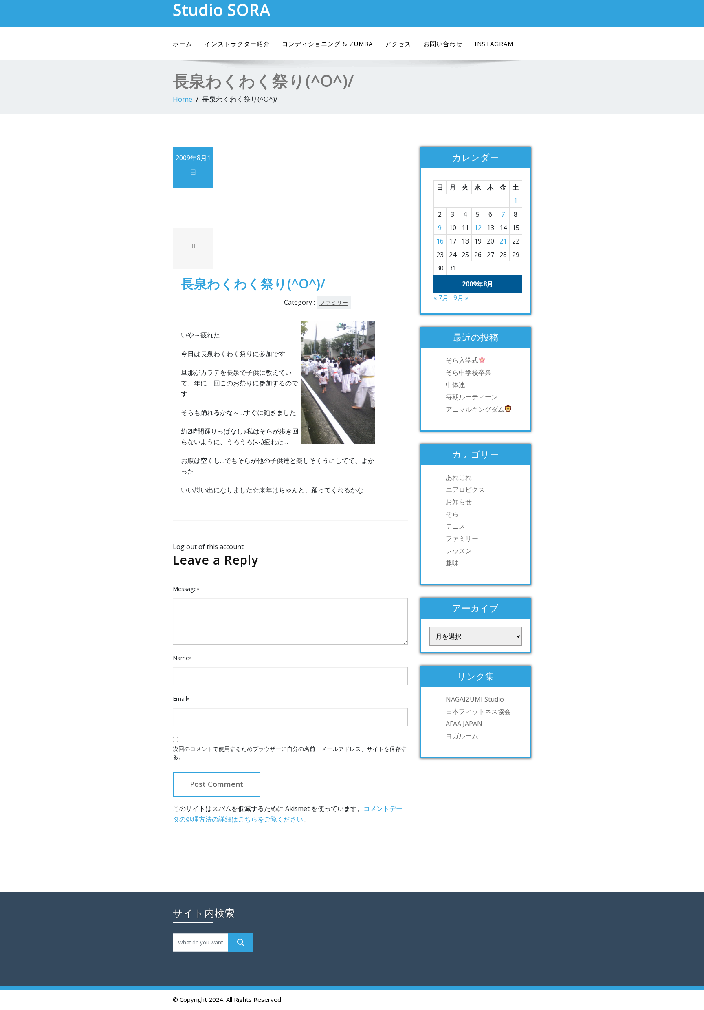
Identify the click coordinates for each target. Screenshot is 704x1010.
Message (186, 589)
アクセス (398, 44)
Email (181, 698)
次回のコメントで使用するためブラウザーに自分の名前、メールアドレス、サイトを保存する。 (290, 753)
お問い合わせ (442, 44)
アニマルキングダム (475, 409)
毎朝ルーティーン (472, 397)
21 (503, 241)
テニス (455, 526)
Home (182, 99)
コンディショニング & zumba (327, 44)
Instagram (494, 44)
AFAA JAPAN (464, 724)
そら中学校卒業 (468, 372)
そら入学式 (462, 360)
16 (440, 241)
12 (478, 227)
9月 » (461, 297)
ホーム (182, 44)
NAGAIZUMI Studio (475, 699)
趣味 (452, 563)
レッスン (459, 551)
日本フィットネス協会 (478, 711)
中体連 (455, 385)
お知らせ (459, 502)
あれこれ (459, 477)
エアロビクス (465, 489)
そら (452, 514)
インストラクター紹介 (237, 44)
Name (182, 658)
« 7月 (441, 297)
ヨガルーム (462, 736)
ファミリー (333, 302)
